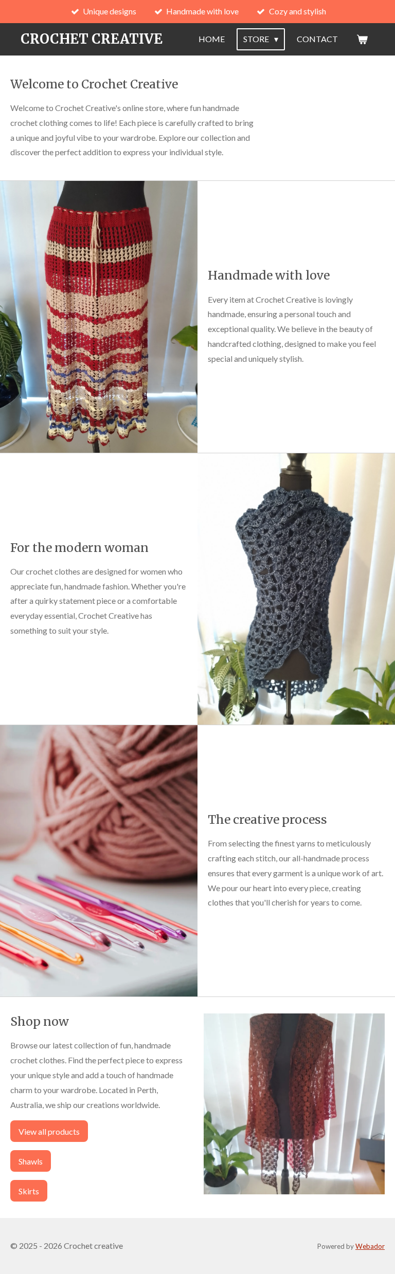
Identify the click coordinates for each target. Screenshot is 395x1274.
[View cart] (362, 39)
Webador (370, 1246)
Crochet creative (92, 38)
